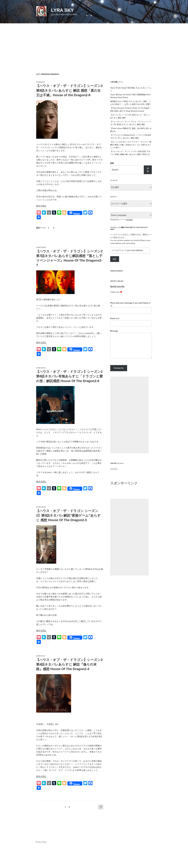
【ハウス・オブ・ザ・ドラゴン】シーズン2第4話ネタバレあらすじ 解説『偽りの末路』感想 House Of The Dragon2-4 (69, 664)
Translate (129, 220)
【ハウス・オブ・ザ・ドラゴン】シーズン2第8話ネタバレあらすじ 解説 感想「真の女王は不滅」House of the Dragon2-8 (69, 90)
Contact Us (119, 368)
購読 (114, 259)
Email (114, 318)
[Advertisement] (94, 43)
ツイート (113, 469)
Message (114, 331)
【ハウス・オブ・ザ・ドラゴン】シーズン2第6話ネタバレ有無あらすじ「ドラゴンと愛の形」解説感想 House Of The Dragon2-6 (69, 376)
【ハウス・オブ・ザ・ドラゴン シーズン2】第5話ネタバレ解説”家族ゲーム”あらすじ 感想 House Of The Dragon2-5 (68, 515)
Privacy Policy (41, 842)
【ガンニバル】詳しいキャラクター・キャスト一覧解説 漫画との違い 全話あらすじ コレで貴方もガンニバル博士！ (130, 145)
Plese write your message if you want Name (130, 304)
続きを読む (41, 206)
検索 (112, 163)
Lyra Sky (62, 10)
